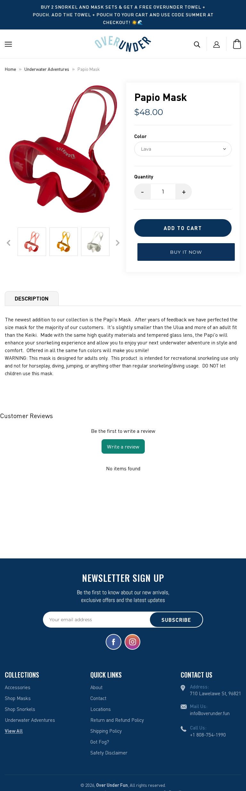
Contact (98, 698)
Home (10, 69)
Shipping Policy (106, 731)
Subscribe (176, 620)
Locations (100, 709)
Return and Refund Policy (117, 720)
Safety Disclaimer (108, 752)
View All (14, 731)
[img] (113, 642)
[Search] (197, 44)
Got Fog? (99, 742)
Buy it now (186, 252)
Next (117, 242)
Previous (8, 242)
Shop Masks (18, 698)
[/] (123, 43)
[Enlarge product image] (63, 149)
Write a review (123, 446)
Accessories (17, 687)
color (140, 136)
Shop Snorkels (20, 709)
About (96, 687)
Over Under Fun (112, 785)
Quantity (143, 176)
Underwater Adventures (46, 69)
